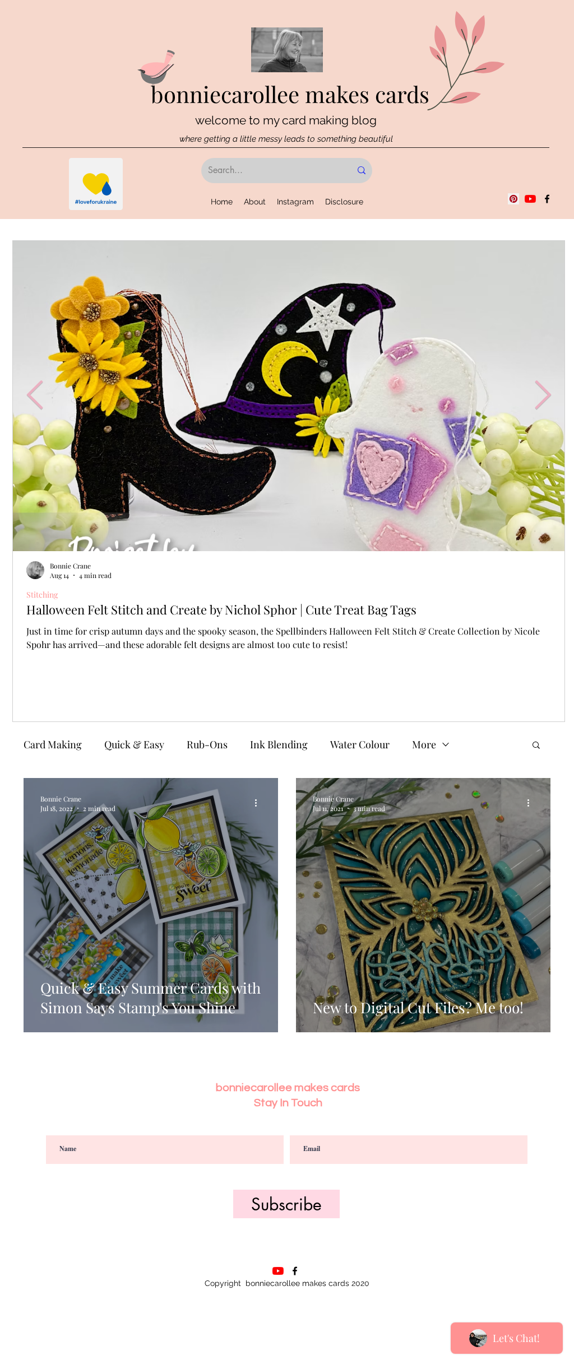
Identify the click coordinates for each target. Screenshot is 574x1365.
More (424, 744)
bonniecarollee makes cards (290, 94)
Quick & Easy (134, 744)
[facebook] (547, 198)
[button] (536, 746)
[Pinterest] (513, 198)
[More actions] (259, 803)
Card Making (53, 744)
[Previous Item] (35, 395)
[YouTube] (530, 198)
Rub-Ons (207, 744)
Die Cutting (46, 594)
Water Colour (360, 744)
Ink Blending (279, 744)
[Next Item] (543, 395)
